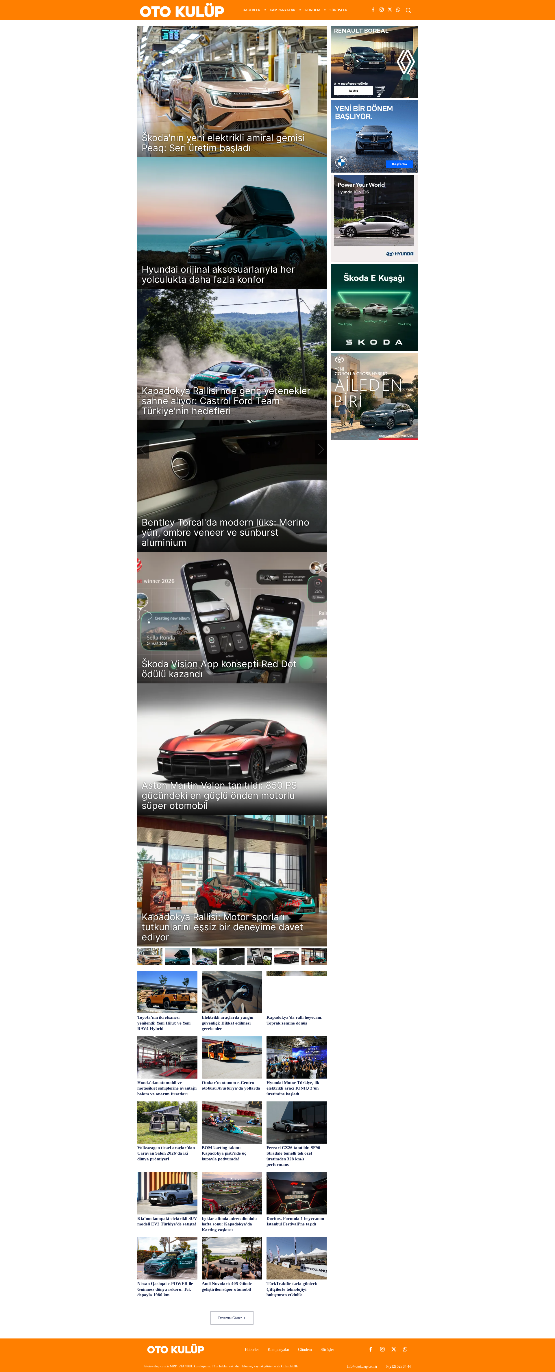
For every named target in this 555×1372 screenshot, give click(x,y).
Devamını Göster (230, 1318)
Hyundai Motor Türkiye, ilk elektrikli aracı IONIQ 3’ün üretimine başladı (293, 1088)
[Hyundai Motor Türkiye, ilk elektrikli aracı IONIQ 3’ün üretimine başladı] (297, 1057)
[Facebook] (373, 10)
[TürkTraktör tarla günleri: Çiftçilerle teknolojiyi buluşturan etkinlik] (297, 1258)
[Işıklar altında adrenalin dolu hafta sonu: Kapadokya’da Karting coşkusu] (232, 1193)
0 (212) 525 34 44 (398, 1366)
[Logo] (177, 1350)
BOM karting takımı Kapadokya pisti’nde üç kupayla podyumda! (224, 1153)
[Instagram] (381, 10)
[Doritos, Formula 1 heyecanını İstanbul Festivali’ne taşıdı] (297, 1193)
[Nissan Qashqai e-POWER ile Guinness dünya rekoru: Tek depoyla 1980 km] (167, 1258)
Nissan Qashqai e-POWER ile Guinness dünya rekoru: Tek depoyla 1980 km (165, 1289)
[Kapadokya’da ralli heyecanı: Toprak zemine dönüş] (297, 992)
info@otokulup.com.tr (362, 1366)
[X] (390, 10)
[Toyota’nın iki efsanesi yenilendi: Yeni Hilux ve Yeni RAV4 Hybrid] (167, 992)
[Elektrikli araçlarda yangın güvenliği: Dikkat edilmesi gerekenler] (232, 992)
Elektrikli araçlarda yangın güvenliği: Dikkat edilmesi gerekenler (227, 1023)
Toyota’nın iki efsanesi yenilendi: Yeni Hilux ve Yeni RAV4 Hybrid (163, 1023)
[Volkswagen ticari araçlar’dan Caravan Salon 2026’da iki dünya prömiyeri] (167, 1122)
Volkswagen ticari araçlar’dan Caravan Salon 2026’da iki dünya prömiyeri (166, 1153)
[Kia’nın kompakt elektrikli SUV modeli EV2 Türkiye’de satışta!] (167, 1193)
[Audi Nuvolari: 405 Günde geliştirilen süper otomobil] (232, 1258)
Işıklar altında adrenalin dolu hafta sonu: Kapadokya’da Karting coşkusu (229, 1224)
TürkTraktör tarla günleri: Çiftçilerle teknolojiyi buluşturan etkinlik (292, 1289)
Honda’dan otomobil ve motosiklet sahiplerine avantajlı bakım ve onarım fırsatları (167, 1088)
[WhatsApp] (398, 10)
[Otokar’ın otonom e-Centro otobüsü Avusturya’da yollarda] (232, 1057)
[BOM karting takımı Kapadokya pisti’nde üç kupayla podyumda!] (232, 1122)
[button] (408, 10)
